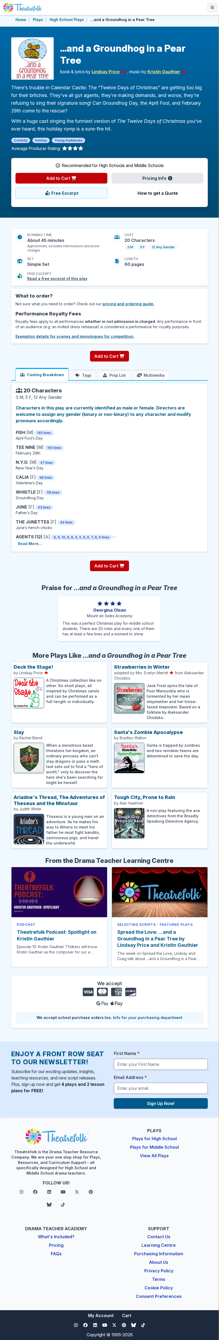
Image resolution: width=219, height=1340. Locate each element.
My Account (101, 1315)
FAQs (56, 1253)
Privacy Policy (158, 1270)
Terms (158, 1279)
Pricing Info (154, 178)
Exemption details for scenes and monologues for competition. (74, 336)
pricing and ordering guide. (128, 304)
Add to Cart (58, 178)
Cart (126, 1315)
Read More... (30, 543)
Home (20, 19)
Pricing (56, 1245)
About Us (158, 1262)
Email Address (130, 1077)
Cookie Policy (158, 1287)
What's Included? (56, 1236)
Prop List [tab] (118, 375)
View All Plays (154, 1155)
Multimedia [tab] (154, 375)
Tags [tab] (86, 375)
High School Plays (67, 19)
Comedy (21, 140)
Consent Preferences (159, 1296)
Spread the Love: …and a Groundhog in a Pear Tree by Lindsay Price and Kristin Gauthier (157, 938)
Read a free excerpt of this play (57, 278)
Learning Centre (159, 1245)
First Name (127, 1053)
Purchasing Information (158, 1253)
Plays (38, 19)
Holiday (41, 140)
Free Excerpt (64, 193)
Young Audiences (68, 140)
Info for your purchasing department (147, 1017)
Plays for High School (154, 1138)
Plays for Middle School (154, 1147)
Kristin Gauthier (163, 71)
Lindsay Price (106, 71)
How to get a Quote (158, 193)
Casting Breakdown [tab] (45, 374)
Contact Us (158, 1236)
